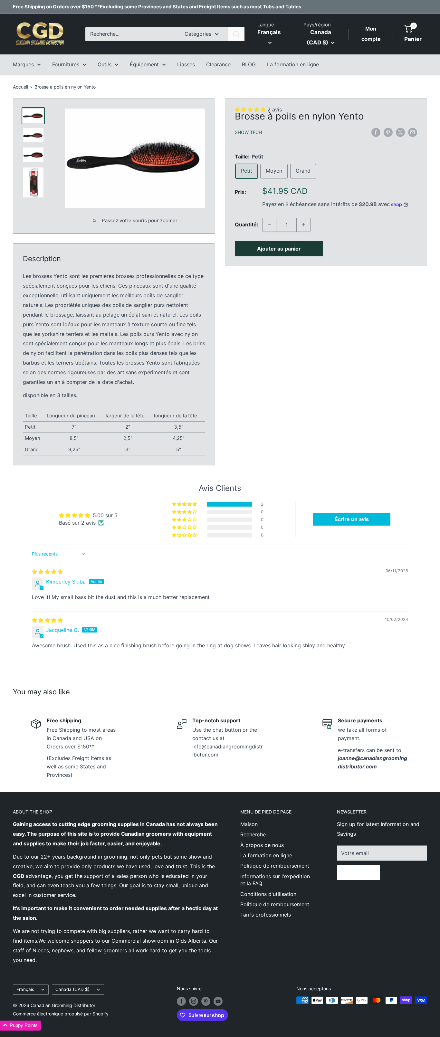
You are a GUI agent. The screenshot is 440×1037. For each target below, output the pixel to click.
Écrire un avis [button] (352, 519)
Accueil (20, 87)
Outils (104, 64)
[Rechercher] (236, 34)
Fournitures (65, 64)
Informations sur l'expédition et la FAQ (275, 880)
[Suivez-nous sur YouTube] (218, 1000)
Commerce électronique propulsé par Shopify (61, 1013)
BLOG (249, 64)
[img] (47, 571)
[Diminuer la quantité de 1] (269, 225)
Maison (249, 824)
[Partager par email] (412, 132)
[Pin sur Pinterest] (388, 132)
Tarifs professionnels (265, 914)
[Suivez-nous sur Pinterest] (205, 1000)
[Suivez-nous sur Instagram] (193, 1000)
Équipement (144, 64)
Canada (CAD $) (72, 989)
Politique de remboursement (274, 865)
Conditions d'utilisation (268, 894)
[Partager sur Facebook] (375, 132)
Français (25, 989)
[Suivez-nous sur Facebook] (181, 1000)
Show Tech (248, 132)
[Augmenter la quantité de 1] (303, 225)
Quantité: (246, 225)
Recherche (253, 834)
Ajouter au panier (279, 248)
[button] (185, 504)
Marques (23, 64)
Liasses (186, 64)
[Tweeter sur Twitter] (400, 132)
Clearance (218, 64)
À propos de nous (262, 845)
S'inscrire (358, 872)
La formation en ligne (293, 64)
